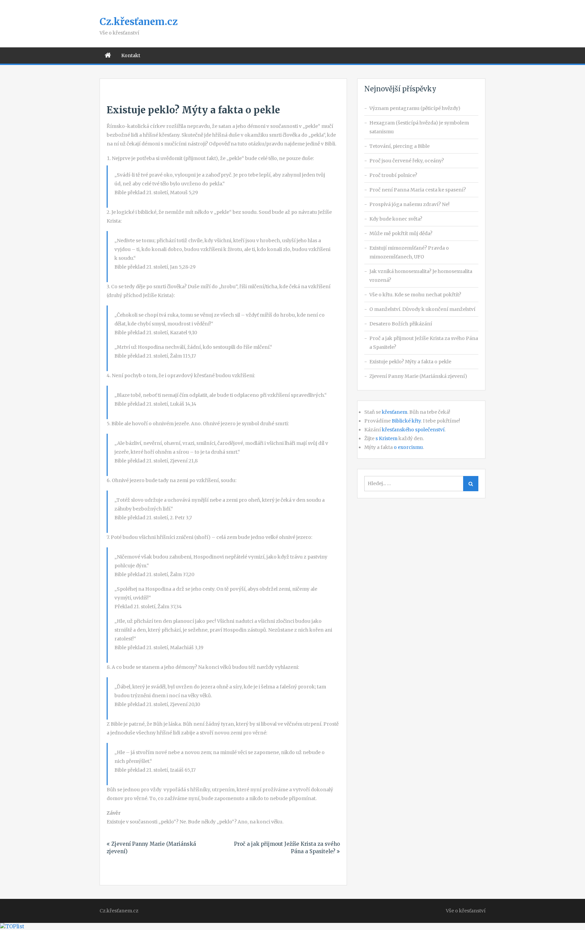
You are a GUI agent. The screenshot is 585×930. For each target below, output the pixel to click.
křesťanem (394, 412)
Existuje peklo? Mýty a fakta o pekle (410, 362)
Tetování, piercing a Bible (399, 146)
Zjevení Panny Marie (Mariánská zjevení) (418, 376)
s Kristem (386, 438)
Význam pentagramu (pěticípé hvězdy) (414, 108)
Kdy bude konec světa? (395, 219)
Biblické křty (406, 421)
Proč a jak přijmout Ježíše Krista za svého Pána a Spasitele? (423, 342)
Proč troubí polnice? (393, 175)
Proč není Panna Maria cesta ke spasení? (417, 190)
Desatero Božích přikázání (400, 324)
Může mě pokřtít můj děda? (400, 233)
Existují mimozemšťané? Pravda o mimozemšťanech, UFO (409, 252)
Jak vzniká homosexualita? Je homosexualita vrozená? (420, 275)
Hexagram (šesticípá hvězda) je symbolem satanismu (419, 127)
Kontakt (130, 55)
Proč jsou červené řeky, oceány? (406, 161)
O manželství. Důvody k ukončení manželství (422, 309)
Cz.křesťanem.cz (138, 22)
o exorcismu (408, 447)
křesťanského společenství (413, 430)
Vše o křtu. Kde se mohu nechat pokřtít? (415, 295)
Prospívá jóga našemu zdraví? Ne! (409, 204)
